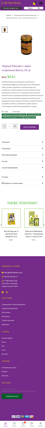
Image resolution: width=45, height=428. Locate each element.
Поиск (30, 8)
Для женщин (6, 312)
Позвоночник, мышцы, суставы (13, 117)
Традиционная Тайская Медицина (25, 15)
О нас (3, 350)
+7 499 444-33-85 (10, 281)
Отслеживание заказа (9, 368)
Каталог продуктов (10, 8)
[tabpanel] (26, 43)
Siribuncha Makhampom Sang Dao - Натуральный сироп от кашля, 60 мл (34, 234)
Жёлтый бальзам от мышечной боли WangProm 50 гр (11, 234)
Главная (9, 15)
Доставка (5, 376)
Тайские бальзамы (34, 114)
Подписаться (12, 396)
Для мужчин (6, 316)
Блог (3, 346)
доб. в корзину (29, 127)
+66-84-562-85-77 (10, 276)
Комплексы (5, 324)
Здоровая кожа (30, 117)
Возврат (4, 372)
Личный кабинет (7, 338)
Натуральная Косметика (10, 308)
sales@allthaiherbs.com (12, 272)
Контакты (5, 354)
